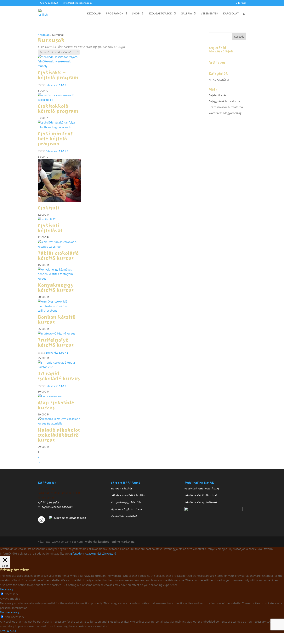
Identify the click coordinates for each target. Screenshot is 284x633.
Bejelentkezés (217, 95)
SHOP (136, 13)
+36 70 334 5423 (48, 502)
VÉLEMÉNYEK (209, 13)
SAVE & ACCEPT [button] (10, 631)
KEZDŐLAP (94, 13)
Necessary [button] (6, 589)
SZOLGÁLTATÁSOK (160, 13)
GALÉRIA (186, 13)
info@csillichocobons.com (55, 507)
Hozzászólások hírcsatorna (226, 107)
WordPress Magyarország (225, 113)
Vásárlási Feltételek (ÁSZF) (202, 488)
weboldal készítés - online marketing (109, 541)
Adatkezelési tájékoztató (201, 495)
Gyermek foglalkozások (126, 509)
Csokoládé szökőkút (124, 516)
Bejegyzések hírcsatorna (224, 101)
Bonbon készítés (122, 488)
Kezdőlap (44, 35)
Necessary (11, 594)
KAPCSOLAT (231, 13)
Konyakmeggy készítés (126, 502)
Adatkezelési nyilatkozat (201, 502)
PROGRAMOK (114, 13)
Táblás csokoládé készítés (128, 495)
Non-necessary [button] (9, 612)
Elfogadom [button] (77, 553)
